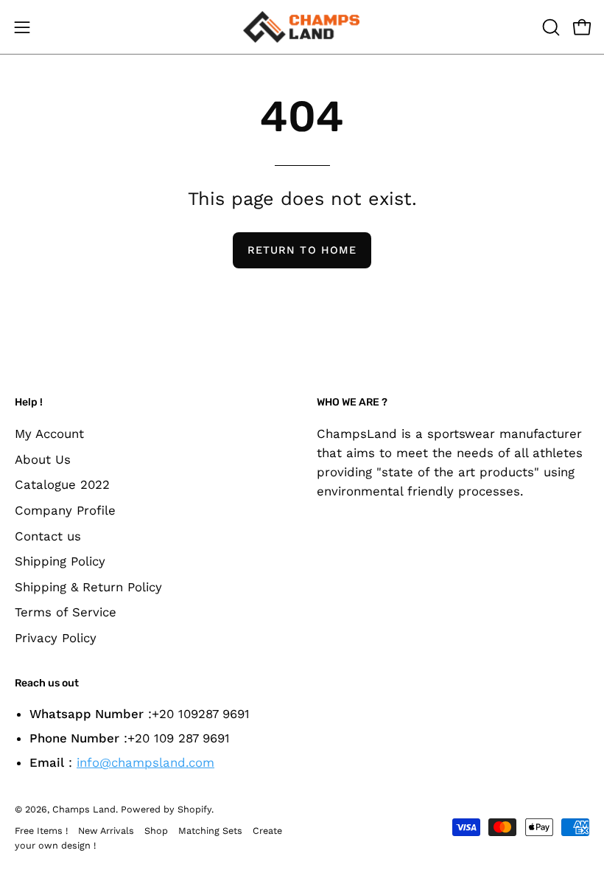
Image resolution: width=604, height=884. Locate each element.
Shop (156, 830)
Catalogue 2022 (62, 484)
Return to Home (302, 250)
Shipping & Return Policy (88, 586)
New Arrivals (106, 830)
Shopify (194, 809)
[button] (549, 27)
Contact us (48, 535)
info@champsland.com (145, 762)
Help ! (29, 402)
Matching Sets (210, 830)
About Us (43, 458)
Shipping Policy (60, 561)
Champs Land (84, 809)
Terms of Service (65, 612)
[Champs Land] (302, 27)
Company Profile (65, 509)
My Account (49, 433)
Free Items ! (41, 830)
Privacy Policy (55, 637)
